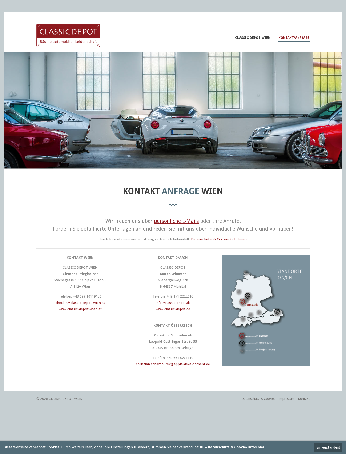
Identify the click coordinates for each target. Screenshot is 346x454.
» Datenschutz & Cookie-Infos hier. (235, 447)
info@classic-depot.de (173, 303)
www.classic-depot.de (173, 309)
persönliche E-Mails (176, 221)
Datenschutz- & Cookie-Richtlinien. (219, 239)
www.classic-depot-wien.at (80, 309)
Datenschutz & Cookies (258, 399)
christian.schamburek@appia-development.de (173, 364)
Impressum (286, 399)
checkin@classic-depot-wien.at (80, 303)
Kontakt (304, 399)
